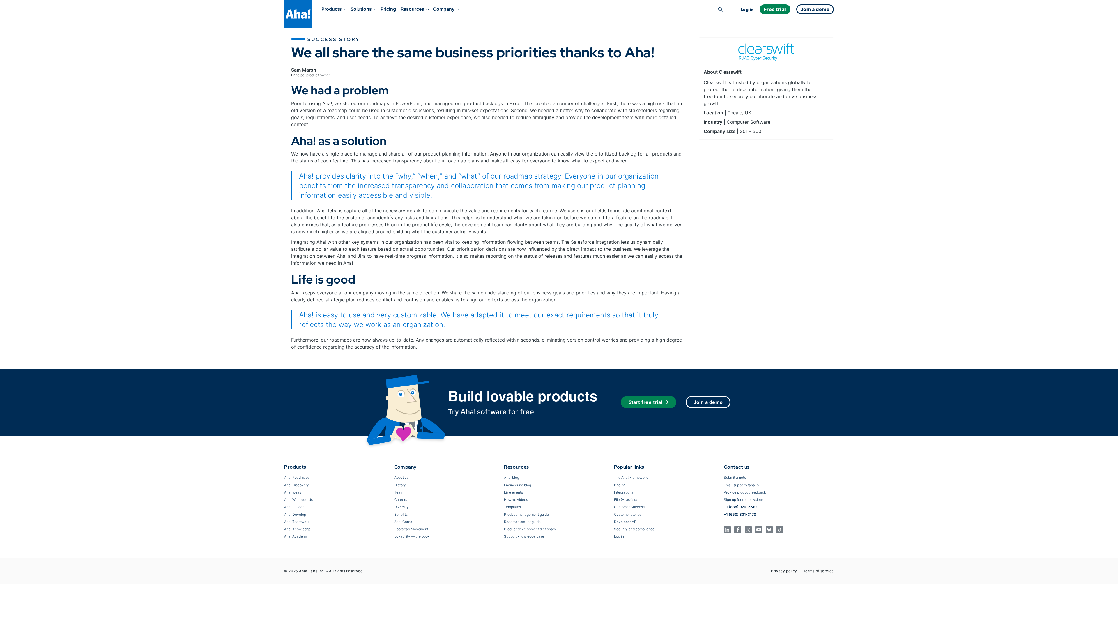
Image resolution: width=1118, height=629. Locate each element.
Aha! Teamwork (296, 522)
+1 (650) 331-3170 (740, 514)
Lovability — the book (411, 536)
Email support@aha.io (741, 485)
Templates (512, 507)
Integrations (623, 492)
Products (331, 9)
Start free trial (646, 402)
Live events (513, 492)
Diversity (401, 507)
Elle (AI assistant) (628, 499)
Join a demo (708, 402)
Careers (400, 499)
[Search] (720, 9)
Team (398, 492)
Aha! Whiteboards (298, 499)
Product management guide (526, 514)
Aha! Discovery (296, 485)
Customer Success (629, 507)
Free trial (775, 9)
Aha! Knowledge (297, 529)
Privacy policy (784, 571)
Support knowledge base (524, 536)
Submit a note (735, 477)
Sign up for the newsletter (744, 499)
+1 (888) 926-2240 (740, 507)
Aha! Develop (295, 514)
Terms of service (818, 571)
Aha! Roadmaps (296, 477)
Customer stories (627, 514)
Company (443, 9)
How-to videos (516, 499)
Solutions (361, 9)
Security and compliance (634, 529)
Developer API (625, 522)
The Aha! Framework (631, 477)
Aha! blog (511, 477)
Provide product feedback (745, 492)
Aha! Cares (403, 522)
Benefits (401, 514)
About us (401, 477)
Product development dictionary (530, 529)
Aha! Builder (294, 507)
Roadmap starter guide (522, 522)
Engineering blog (517, 485)
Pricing (388, 9)
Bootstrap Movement (411, 529)
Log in (747, 9)
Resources (412, 9)
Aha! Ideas (292, 492)
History (400, 485)
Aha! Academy (296, 536)
